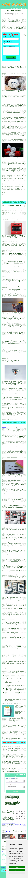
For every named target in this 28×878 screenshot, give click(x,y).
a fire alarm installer (8, 819)
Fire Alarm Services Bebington (10, 771)
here (19, 769)
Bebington (4, 427)
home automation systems (8, 823)
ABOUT (17, 8)
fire (23, 695)
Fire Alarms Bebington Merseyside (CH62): (13, 16)
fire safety (12, 645)
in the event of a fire (15, 219)
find (6, 748)
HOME (11, 8)
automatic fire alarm (20, 103)
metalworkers (12, 825)
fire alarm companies (18, 436)
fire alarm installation (14, 723)
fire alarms (15, 176)
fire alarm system (14, 671)
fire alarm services (8, 739)
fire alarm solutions (12, 731)
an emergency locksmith (20, 824)
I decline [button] (17, 870)
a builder (10, 830)
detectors (17, 279)
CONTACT (20, 8)
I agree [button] (16, 867)
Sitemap (3, 867)
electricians (16, 826)
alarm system (10, 240)
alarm (11, 700)
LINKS (14, 8)
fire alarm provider (21, 344)
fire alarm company (20, 710)
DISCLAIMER (24, 8)
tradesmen (4, 818)
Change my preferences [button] (17, 873)
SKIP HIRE (21, 829)
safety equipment (16, 415)
